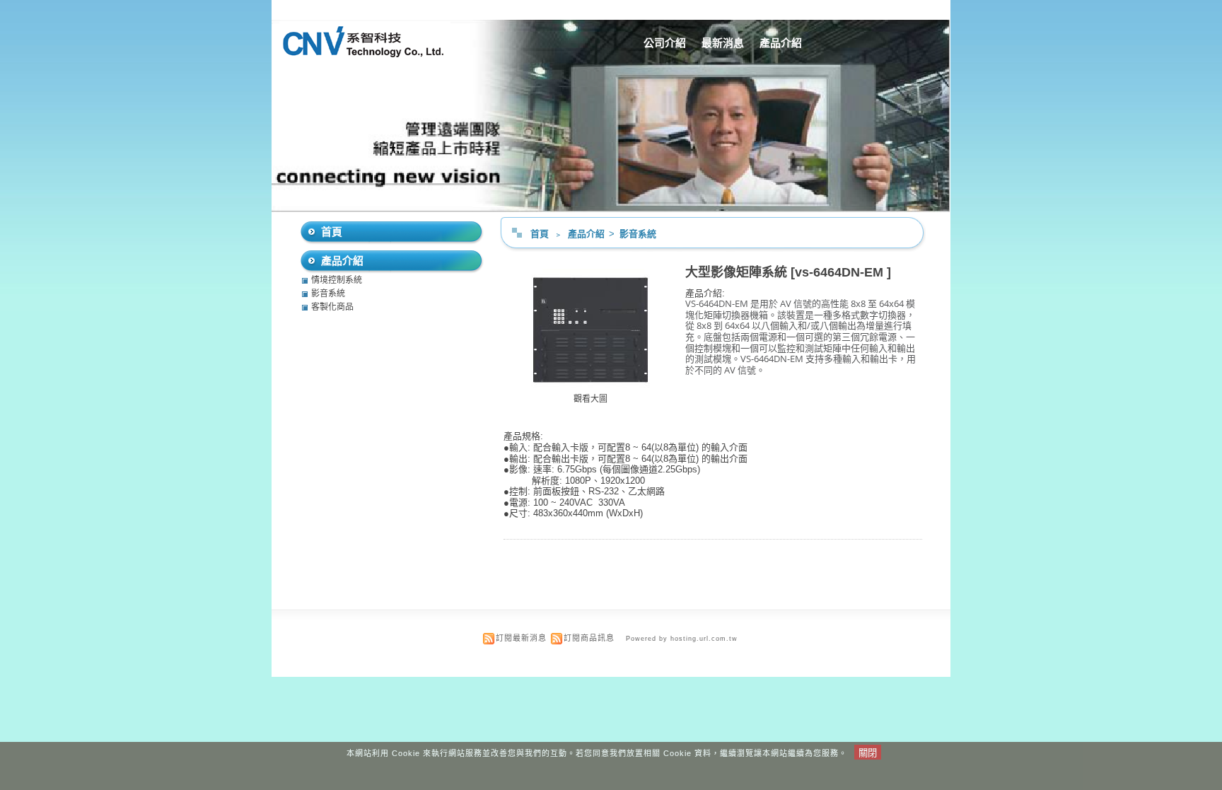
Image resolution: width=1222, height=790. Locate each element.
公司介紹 (665, 43)
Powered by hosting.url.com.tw (682, 638)
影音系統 (637, 233)
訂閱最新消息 (521, 638)
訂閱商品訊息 (589, 638)
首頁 (539, 233)
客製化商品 (332, 307)
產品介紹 (781, 43)
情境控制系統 (336, 280)
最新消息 (723, 43)
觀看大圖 (590, 399)
